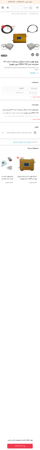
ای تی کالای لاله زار (34, 13)
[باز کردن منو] (36, 7)
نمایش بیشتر (36, 97)
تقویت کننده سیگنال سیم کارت (19, 13)
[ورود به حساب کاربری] (7, 7)
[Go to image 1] (6, 55)
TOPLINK (32, 73)
